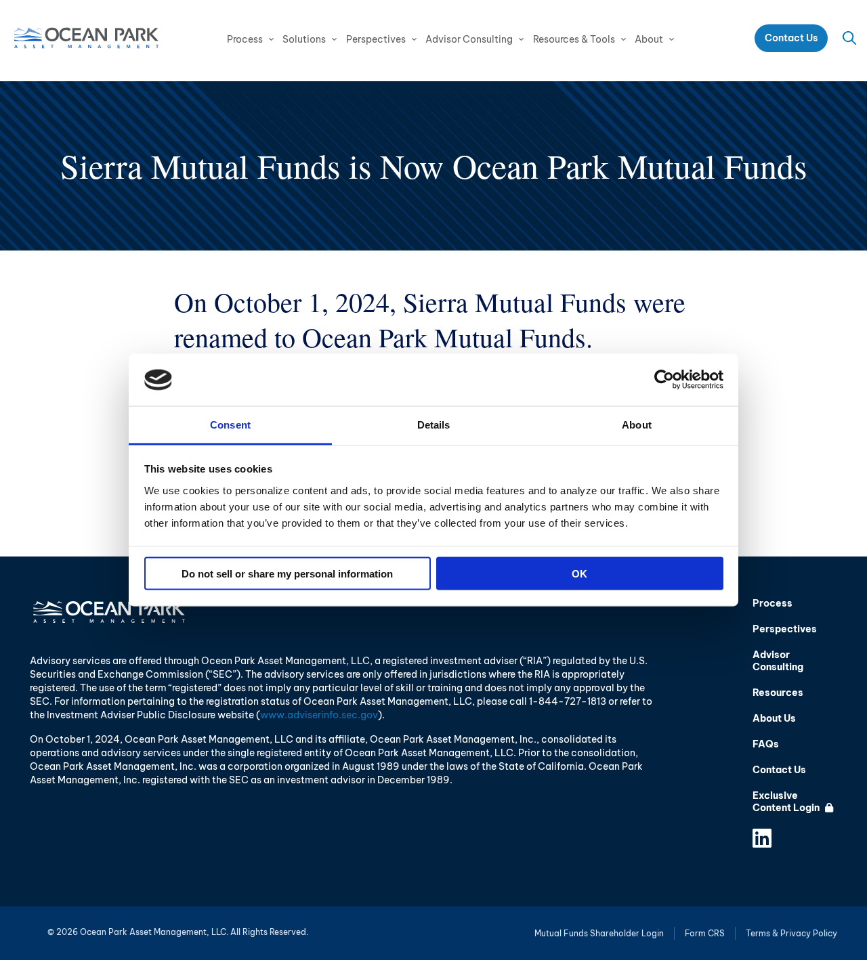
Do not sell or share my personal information (287, 574)
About (649, 39)
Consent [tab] (230, 424)
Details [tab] (433, 424)
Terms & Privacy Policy (791, 933)
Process (245, 39)
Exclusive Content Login (787, 801)
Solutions (304, 39)
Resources (778, 692)
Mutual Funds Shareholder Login (599, 933)
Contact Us (791, 38)
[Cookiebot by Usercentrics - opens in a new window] (664, 380)
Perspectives (376, 39)
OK (579, 574)
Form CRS (705, 933)
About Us (774, 718)
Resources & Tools (574, 39)
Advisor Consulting (469, 39)
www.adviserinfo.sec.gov (319, 715)
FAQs (766, 744)
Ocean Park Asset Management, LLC (86, 38)
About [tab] (637, 424)
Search (849, 38)
